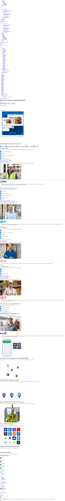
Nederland (3, 84)
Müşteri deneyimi (5, 4)
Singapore (4, 52)
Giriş (2, 6)
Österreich (4, 61)
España (4, 56)
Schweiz (3, 88)
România (4, 63)
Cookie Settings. (53, 499)
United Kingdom (5, 68)
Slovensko (4, 65)
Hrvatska (3, 82)
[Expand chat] (0, 494)
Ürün (2, 476)
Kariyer (4, 2)
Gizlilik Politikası (4, 482)
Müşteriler (3, 19)
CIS (3, 53)
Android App (3, 486)
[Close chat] (2, 494)
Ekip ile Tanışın (5, 3)
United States (4, 49)
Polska (4, 62)
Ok (0, 500)
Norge (4, 60)
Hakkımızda (3, 35)
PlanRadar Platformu (6, 17)
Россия (2, 86)
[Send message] (7, 496)
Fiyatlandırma (3, 477)
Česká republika (5, 54)
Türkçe (2, 92)
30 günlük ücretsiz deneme (3, 98)
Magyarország (4, 59)
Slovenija (3, 90)
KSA (2, 93)
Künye (2, 483)
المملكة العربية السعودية (5, 94)
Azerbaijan (4, 51)
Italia (3, 58)
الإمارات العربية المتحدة (6, 72)
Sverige (4, 67)
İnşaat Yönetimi (7, 10)
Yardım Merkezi (3, 479)
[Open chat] (0, 497)
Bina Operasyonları (6, 13)
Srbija (3, 64)
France (4, 57)
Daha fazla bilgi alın (2, 160)
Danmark (4, 55)
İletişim (4, 1)
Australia (4, 50)
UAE (3, 71)
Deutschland (3, 80)
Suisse (4, 66)
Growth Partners (5, 39)
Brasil (3, 48)
